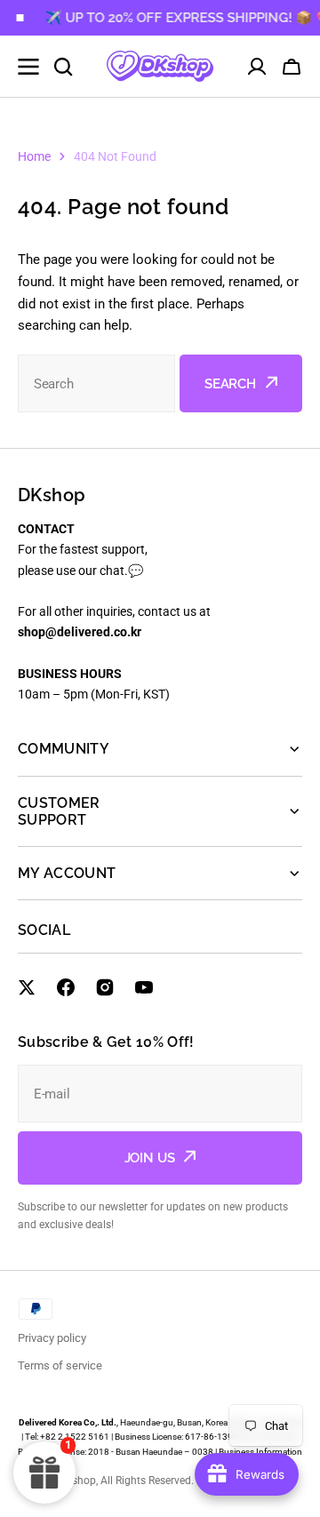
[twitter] (26, 987)
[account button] (257, 66)
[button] (291, 66)
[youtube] (144, 987)
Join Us (149, 1158)
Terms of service (60, 1365)
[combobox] (96, 383)
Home (34, 156)
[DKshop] (160, 66)
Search (230, 384)
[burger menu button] (28, 66)
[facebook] (65, 987)
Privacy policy (52, 1338)
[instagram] (104, 987)
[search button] (63, 66)
